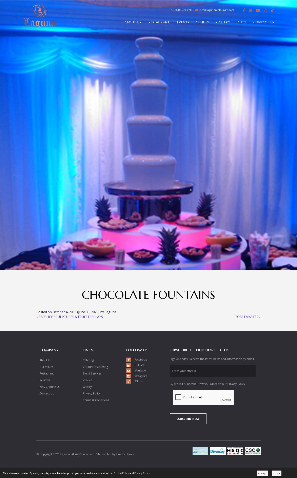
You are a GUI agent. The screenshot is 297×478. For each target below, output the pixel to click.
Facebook (243, 10)
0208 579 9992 (183, 10)
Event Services (92, 373)
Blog (241, 22)
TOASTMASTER (247, 317)
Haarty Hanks (125, 454)
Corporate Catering (95, 367)
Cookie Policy (121, 473)
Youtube (258, 10)
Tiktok (272, 10)
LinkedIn (251, 10)
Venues (202, 22)
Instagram (265, 11)
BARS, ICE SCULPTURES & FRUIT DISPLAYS (70, 317)
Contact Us (263, 22)
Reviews (44, 380)
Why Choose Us (49, 387)
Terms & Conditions (96, 400)
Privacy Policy (92, 393)
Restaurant (159, 22)
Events (183, 22)
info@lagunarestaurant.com (216, 10)
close (277, 473)
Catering (88, 360)
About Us (133, 22)
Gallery (223, 22)
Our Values (46, 367)
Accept (262, 473)
